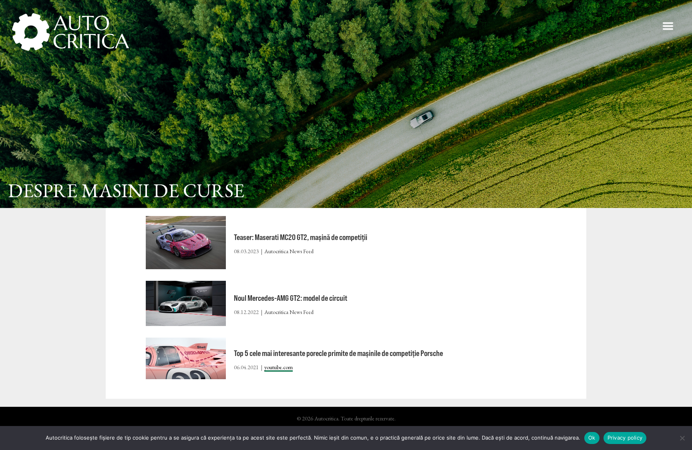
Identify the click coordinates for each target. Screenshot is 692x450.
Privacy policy (625, 437)
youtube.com (278, 367)
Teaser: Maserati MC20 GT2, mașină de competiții (300, 237)
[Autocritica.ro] (71, 32)
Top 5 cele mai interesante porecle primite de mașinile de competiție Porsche (338, 353)
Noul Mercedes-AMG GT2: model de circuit (290, 297)
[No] (682, 438)
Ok (591, 437)
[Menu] (668, 26)
